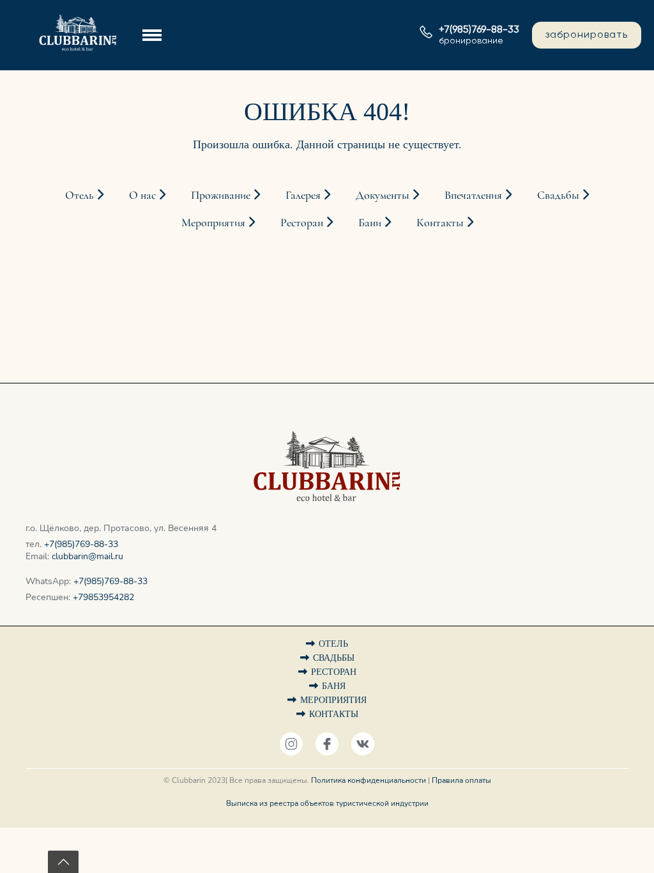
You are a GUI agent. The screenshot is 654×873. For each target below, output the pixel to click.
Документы (384, 195)
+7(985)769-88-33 (81, 544)
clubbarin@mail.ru (87, 556)
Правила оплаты (461, 780)
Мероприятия (214, 222)
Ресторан (303, 222)
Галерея (304, 195)
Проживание (222, 195)
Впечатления (475, 195)
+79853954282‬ (103, 597)
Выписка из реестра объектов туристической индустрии (327, 803)
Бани (371, 222)
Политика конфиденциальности (368, 780)
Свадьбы (559, 195)
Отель (80, 195)
